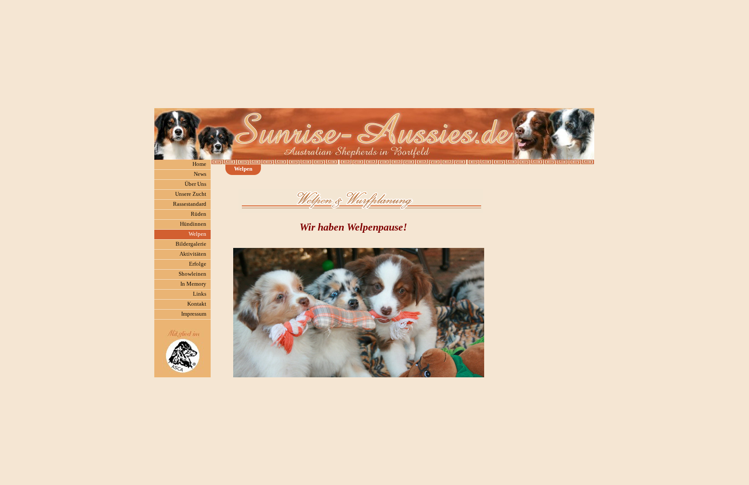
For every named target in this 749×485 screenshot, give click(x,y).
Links (199, 293)
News (200, 174)
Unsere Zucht (190, 194)
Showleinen (192, 274)
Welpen (197, 234)
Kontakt (196, 303)
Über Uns (195, 184)
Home (199, 164)
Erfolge (197, 264)
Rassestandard (189, 204)
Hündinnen (193, 224)
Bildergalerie (191, 244)
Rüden (198, 214)
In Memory (193, 283)
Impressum (193, 313)
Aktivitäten (192, 254)
